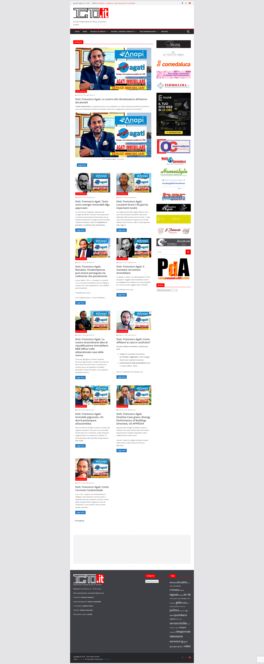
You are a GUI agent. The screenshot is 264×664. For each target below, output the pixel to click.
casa (188, 583)
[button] (106, 31)
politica (174, 610)
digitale (174, 594)
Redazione (92, 95)
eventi (188, 598)
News (85, 32)
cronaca (174, 590)
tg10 (185, 641)
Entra (77, 32)
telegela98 (173, 632)
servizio (174, 623)
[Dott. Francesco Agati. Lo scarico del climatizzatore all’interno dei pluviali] (113, 69)
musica (172, 606)
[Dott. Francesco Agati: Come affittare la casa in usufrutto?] (133, 320)
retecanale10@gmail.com (96, 593)
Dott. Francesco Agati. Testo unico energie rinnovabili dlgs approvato (92, 204)
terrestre (175, 641)
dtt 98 (187, 594)
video (187, 646)
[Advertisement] (132, 549)
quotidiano (180, 615)
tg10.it (179, 646)
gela (179, 602)
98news (173, 582)
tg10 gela (173, 646)
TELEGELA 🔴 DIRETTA (97, 32)
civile (171, 586)
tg (182, 641)
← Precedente (78, 521)
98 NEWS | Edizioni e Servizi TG (122, 32)
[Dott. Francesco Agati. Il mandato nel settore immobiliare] (133, 247)
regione (173, 619)
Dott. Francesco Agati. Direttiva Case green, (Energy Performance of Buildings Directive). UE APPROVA (133, 418)
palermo (176, 606)
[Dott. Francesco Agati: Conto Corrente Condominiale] (92, 468)
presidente (182, 610)
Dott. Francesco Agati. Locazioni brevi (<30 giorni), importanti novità (132, 204)
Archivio (164, 32)
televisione (176, 636)
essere (175, 598)
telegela (182, 627)
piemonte (182, 606)
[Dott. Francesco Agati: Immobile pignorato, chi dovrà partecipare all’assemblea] (92, 395)
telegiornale (183, 631)
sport (177, 627)
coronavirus (177, 586)
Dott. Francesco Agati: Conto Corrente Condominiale (92, 488)
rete (177, 619)
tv (183, 646)
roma (180, 619)
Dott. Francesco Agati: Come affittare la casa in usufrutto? (133, 340)
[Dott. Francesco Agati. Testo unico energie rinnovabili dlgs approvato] (92, 182)
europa (183, 598)
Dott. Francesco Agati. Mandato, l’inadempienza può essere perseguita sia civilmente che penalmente (91, 271)
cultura (182, 590)
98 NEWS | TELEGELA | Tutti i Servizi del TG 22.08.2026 (116, 3)
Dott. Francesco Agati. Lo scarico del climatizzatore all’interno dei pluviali (111, 100)
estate (179, 598)
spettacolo (172, 627)
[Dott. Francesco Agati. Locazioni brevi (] (133, 182)
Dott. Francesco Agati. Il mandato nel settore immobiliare (130, 270)
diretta (181, 595)
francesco (173, 603)
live (188, 603)
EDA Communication (148, 32)
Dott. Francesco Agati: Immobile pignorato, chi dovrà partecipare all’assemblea (89, 418)
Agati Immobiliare (81, 91)
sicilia (183, 623)
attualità (181, 582)
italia (184, 602)
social (188, 624)
